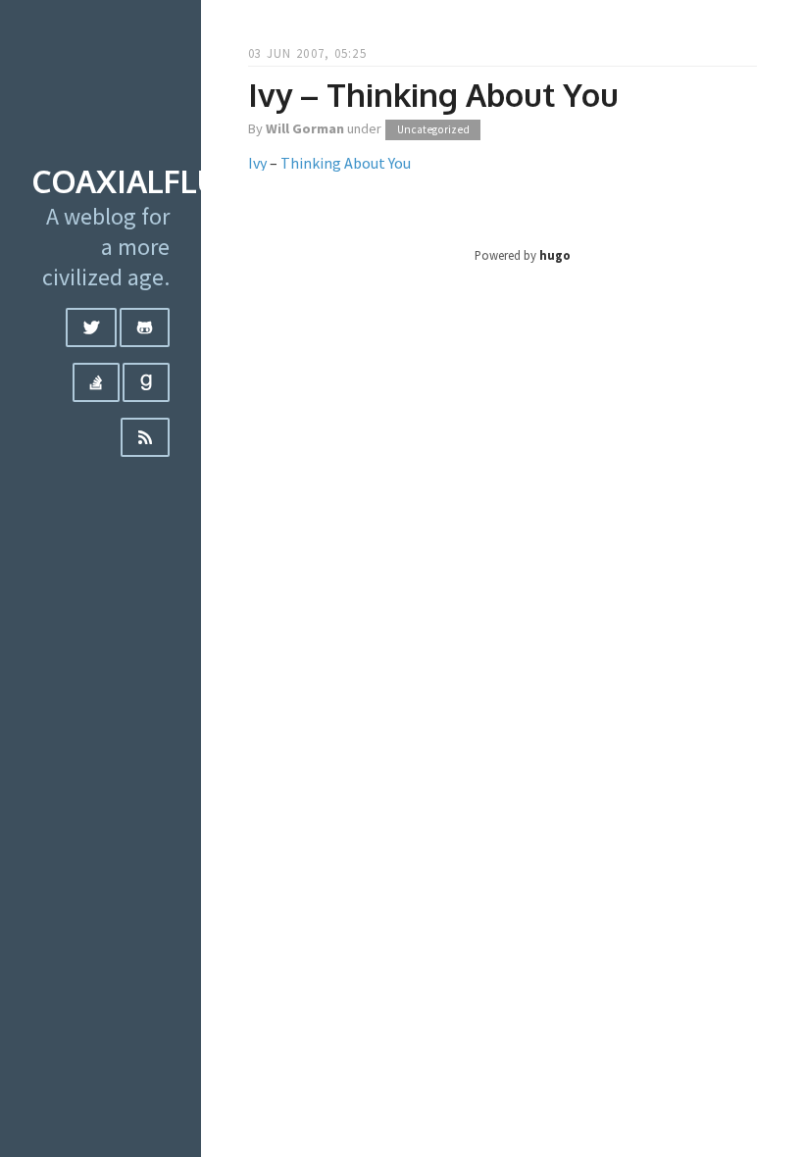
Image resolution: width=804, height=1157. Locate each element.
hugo (555, 255)
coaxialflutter (163, 181)
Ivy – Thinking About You (433, 95)
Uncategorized (433, 129)
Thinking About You (345, 163)
